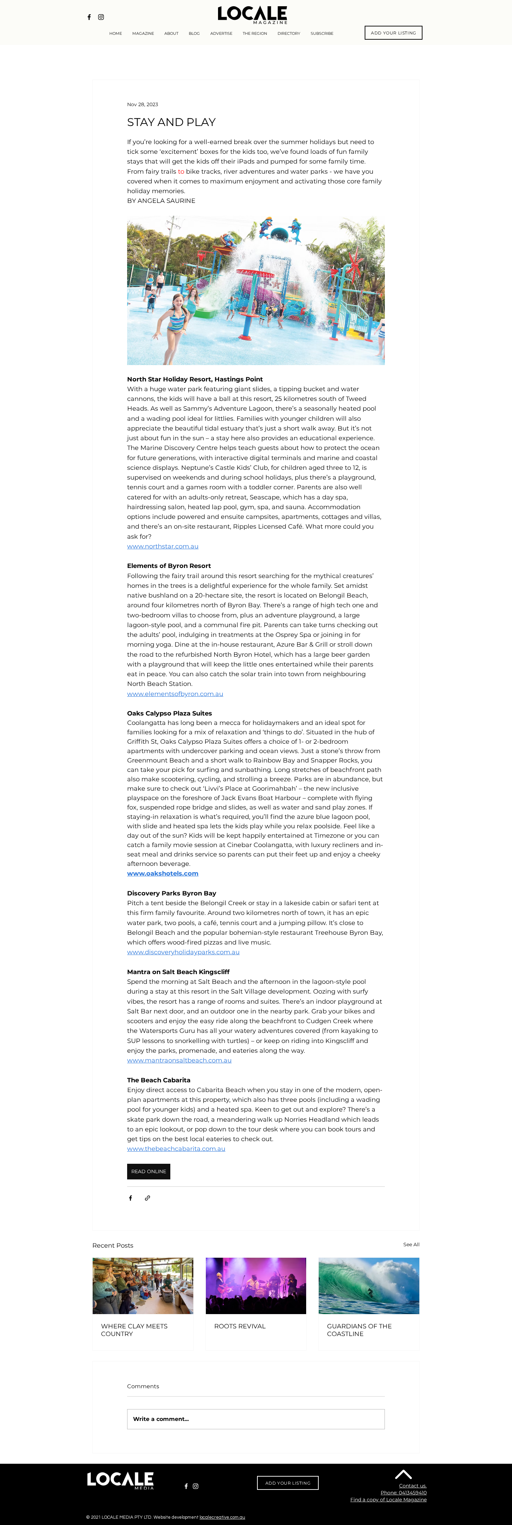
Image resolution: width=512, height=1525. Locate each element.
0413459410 (413, 1493)
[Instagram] (195, 1486)
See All (411, 1244)
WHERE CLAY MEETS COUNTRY (134, 1330)
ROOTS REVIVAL (240, 1326)
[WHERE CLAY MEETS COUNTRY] (143, 1286)
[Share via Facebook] (130, 1198)
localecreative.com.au (222, 1517)
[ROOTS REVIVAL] (256, 1286)
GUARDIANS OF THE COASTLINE (359, 1330)
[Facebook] (186, 1486)
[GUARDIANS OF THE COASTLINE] (369, 1286)
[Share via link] (147, 1198)
